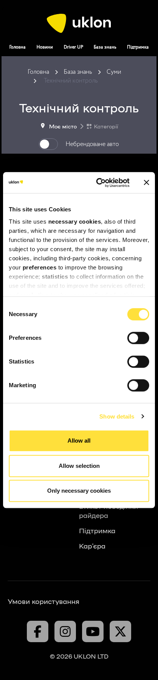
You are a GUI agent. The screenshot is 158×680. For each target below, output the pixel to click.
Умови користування (43, 601)
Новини (44, 47)
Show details (116, 416)
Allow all (79, 440)
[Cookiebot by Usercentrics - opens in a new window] (98, 183)
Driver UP (73, 47)
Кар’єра (92, 545)
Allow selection (79, 466)
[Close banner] (146, 182)
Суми (114, 72)
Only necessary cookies (79, 490)
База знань (105, 47)
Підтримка (138, 47)
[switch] (138, 338)
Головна (17, 47)
